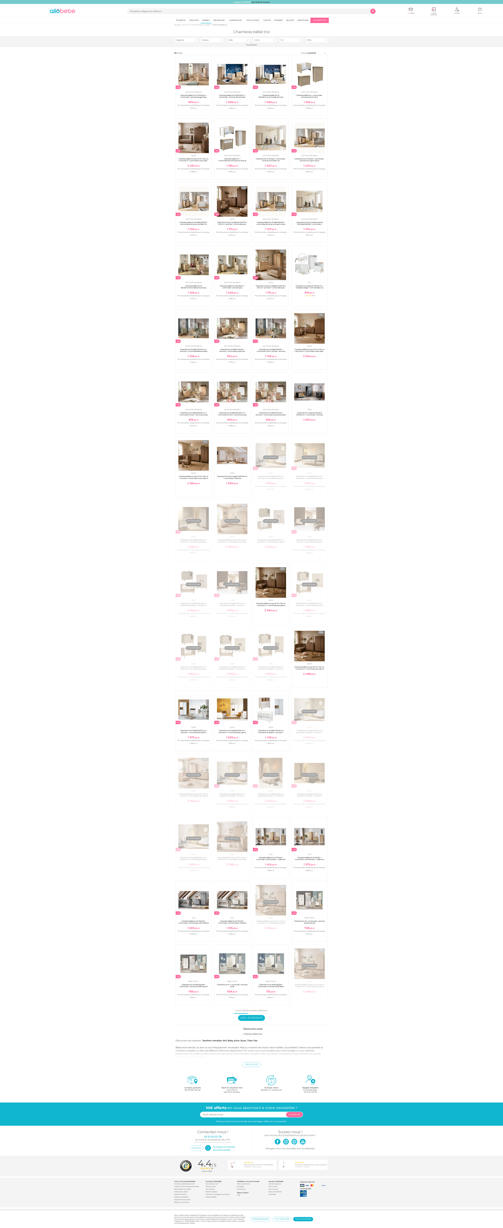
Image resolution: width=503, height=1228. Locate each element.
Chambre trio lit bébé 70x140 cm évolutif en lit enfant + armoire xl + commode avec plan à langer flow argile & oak (270, 797)
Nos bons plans (211, 1186)
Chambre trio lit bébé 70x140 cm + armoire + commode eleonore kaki (193, 350)
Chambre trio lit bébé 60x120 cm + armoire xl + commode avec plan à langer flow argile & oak (309, 478)
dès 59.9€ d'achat (192, 1089)
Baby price (233, 1040)
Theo (250, 1040)
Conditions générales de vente (184, 1184)
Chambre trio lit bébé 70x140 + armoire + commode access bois (232, 350)
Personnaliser (260, 1219)
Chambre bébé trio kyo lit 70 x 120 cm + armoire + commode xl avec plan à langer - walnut (193, 478)
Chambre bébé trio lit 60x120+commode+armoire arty (193, 287)
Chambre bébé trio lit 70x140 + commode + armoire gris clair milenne (194, 922)
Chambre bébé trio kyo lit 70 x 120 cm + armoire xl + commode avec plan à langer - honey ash (271, 923)
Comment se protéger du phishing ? (218, 1194)
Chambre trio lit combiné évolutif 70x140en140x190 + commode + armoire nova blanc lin (309, 224)
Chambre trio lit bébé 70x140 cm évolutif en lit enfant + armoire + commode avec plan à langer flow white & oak (232, 797)
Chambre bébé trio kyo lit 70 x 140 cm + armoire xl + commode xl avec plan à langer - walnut (193, 161)
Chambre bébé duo (253, 1034)
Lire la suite (251, 1064)
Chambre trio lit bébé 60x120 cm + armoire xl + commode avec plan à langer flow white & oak (193, 859)
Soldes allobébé (211, 1197)
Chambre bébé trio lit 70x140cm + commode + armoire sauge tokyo (193, 96)
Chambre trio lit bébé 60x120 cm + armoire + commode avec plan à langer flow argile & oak (193, 542)
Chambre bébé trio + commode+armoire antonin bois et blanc (232, 161)
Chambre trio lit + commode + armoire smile (232, 985)
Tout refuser (282, 1219)
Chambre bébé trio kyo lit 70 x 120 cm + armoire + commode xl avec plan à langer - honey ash (193, 796)
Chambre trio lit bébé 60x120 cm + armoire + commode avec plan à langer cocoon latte (309, 542)
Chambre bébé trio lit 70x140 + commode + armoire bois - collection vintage (270, 859)
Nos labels (240, 1186)
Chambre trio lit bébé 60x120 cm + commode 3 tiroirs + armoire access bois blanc (232, 415)
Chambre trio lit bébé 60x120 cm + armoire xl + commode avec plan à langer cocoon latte (271, 542)
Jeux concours (273, 1189)
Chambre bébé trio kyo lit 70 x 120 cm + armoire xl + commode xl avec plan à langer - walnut (309, 351)
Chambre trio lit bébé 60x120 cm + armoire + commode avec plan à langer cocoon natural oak (193, 669)
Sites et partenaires (243, 1184)
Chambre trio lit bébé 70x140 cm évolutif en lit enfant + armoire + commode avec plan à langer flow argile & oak (309, 797)
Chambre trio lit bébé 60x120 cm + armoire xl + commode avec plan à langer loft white (232, 732)
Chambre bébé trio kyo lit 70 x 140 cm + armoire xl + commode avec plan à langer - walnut (309, 669)
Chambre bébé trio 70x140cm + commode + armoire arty (232, 287)
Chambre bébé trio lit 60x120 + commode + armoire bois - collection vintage (309, 859)
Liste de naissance (275, 1184)
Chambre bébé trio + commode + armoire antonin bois (309, 96)
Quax (243, 1040)
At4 (225, 1040)
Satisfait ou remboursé (181, 1202)
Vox (255, 1040)
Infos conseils (273, 1186)
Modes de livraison (180, 1194)
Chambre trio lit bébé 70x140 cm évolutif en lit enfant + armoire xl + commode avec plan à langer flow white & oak (309, 733)
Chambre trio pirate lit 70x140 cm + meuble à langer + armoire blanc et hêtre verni (309, 288)
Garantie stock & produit (182, 1199)
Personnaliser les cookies (182, 1189)
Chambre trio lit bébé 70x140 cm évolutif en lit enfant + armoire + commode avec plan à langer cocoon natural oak (271, 670)
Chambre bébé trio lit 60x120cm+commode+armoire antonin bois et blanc (271, 97)
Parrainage (272, 1194)
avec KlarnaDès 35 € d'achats (231, 1090)
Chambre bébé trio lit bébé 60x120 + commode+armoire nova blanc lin (193, 223)
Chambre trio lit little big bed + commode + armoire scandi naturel (193, 985)
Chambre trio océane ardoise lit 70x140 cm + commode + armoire (309, 414)
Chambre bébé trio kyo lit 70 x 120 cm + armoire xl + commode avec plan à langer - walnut (271, 605)
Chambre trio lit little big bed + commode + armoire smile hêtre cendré (271, 986)
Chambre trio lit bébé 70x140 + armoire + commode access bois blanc (271, 414)
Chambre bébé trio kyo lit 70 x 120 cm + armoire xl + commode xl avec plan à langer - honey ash (232, 542)
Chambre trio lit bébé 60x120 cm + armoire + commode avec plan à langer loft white (193, 732)
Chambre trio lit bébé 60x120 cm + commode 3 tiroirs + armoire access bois (193, 415)
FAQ (238, 1195)
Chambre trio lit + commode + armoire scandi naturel (309, 922)
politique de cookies (187, 1223)
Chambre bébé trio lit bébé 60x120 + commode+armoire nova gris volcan (270, 223)
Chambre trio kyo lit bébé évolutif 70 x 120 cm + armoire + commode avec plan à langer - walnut (232, 224)
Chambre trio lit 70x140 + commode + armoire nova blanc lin (271, 160)
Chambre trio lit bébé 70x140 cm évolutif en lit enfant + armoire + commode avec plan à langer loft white (271, 733)
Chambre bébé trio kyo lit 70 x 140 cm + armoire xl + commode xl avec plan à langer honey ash (232, 859)
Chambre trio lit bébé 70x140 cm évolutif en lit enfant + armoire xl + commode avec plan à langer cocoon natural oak (232, 670)
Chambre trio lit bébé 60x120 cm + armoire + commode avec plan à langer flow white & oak (270, 478)
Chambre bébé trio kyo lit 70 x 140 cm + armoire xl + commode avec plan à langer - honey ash (309, 986)
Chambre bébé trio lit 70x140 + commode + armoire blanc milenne (232, 922)
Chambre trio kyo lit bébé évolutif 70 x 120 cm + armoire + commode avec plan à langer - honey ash (271, 288)
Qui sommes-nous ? (212, 1184)
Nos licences (241, 1189)
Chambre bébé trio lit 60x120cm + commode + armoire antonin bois (232, 96)
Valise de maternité (275, 1192)
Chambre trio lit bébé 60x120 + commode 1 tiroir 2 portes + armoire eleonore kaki (271, 351)
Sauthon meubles (212, 1040)
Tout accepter (303, 1219)
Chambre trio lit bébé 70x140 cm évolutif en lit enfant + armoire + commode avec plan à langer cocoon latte (232, 606)
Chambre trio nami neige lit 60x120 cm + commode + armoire (232, 477)
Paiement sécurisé (307, 1182)
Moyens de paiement (181, 1197)
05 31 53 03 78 (310, 1092)
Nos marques (210, 1189)
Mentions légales (211, 1192)
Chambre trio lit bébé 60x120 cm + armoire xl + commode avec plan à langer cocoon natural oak (309, 605)
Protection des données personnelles (186, 1186)
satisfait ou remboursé (271, 1089)
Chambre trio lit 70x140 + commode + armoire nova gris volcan (309, 160)
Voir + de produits (251, 1018)
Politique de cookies (181, 1192)
